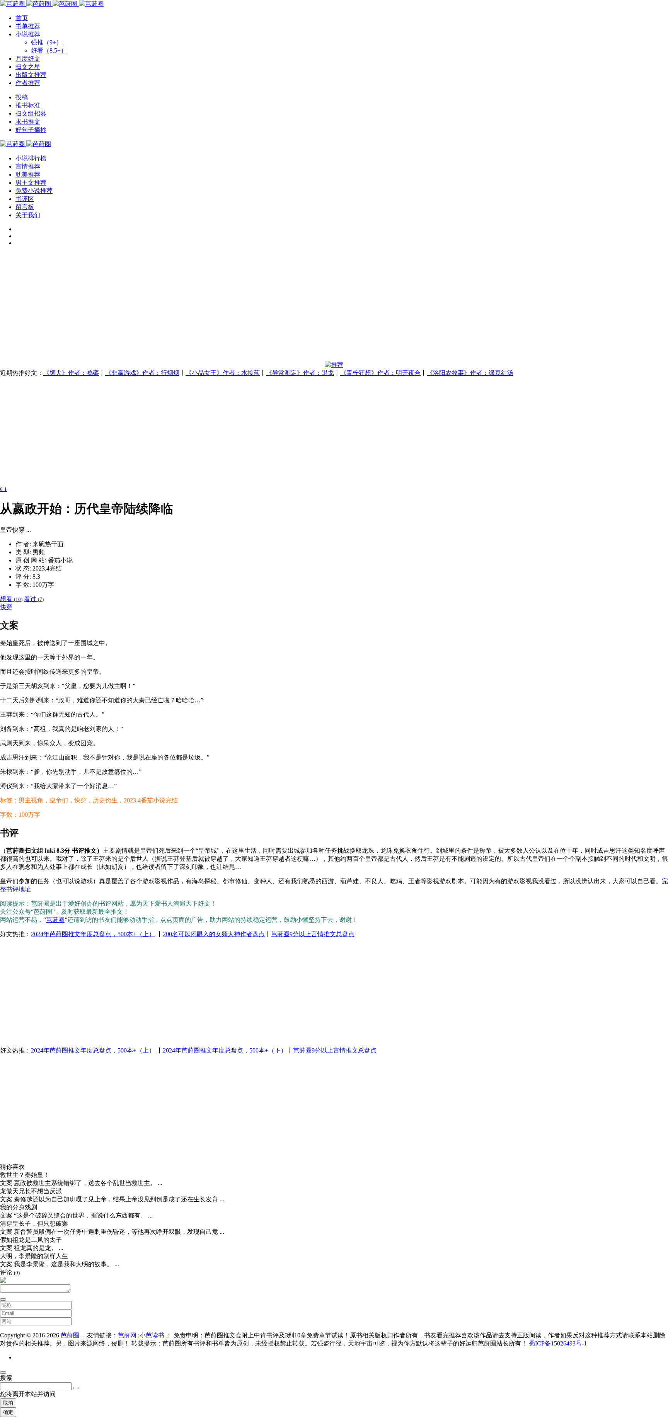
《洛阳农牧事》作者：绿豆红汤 (470, 373)
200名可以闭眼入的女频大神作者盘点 (214, 934)
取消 (8, 1403)
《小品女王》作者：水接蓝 (223, 373)
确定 (8, 1412)
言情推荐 (27, 166)
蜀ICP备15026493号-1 (558, 1343)
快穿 (6, 607)
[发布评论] (3, 1299)
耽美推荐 (27, 174)
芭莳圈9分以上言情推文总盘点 (312, 934)
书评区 (24, 199)
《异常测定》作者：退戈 (300, 373)
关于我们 (27, 215)
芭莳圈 (55, 919)
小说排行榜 (30, 158)
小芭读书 (152, 1335)
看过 (34, 599)
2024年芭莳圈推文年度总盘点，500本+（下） (225, 1050)
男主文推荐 (30, 182)
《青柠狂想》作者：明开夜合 (380, 373)
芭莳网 (127, 1335)
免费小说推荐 (34, 190)
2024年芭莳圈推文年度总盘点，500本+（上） (93, 934)
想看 (11, 599)
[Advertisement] (232, 307)
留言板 (24, 207)
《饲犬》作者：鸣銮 (71, 373)
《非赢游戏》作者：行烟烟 (142, 373)
